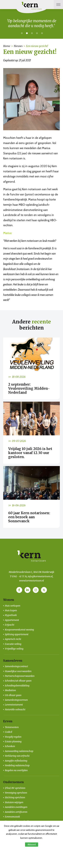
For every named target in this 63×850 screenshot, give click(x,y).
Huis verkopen (12, 605)
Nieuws (18, 46)
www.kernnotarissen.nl (31, 580)
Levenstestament (14, 704)
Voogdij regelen (13, 736)
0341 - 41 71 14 (19, 576)
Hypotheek (11, 615)
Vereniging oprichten (16, 792)
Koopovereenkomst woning (19, 629)
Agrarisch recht (13, 639)
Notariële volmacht (15, 709)
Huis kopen (11, 610)
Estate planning (13, 741)
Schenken (10, 746)
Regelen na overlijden (16, 770)
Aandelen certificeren (16, 811)
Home (6, 46)
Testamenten (12, 727)
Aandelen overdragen (16, 807)
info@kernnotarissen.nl (40, 576)
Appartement (12, 620)
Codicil (8, 731)
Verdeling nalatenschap (17, 765)
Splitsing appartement (16, 634)
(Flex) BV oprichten (15, 788)
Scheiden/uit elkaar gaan (18, 680)
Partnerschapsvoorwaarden (19, 675)
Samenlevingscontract (16, 666)
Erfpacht (9, 624)
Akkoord (32, 844)
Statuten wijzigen (14, 802)
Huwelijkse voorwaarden (18, 671)
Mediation (10, 690)
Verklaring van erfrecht (17, 755)
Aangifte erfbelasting (16, 760)
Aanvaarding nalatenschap (19, 751)
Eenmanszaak (12, 816)
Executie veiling (13, 643)
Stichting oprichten (15, 797)
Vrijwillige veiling (14, 648)
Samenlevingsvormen (16, 699)
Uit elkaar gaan (13, 695)
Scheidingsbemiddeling (17, 685)
